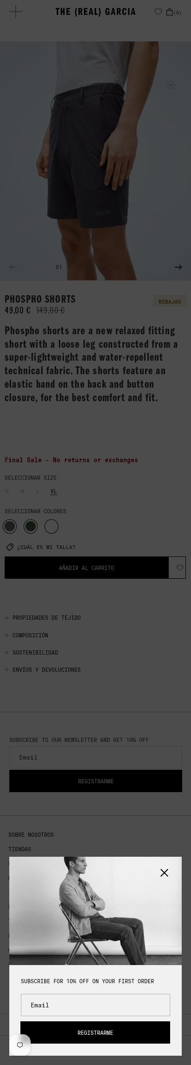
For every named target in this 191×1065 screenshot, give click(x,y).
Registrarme (95, 1032)
